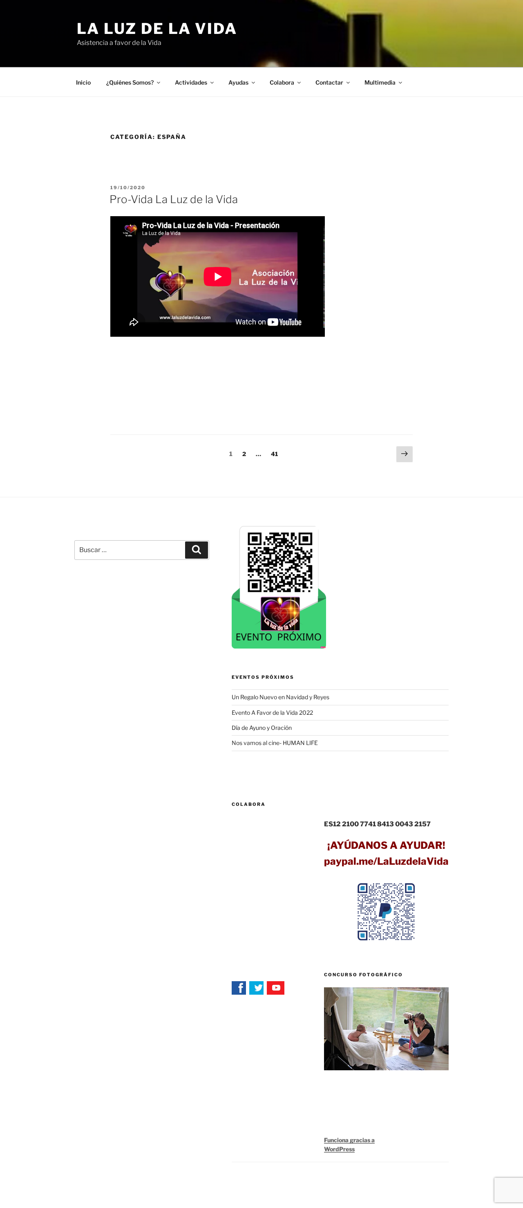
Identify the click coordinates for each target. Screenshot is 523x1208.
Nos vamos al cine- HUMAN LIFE (275, 742)
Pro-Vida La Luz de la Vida (174, 199)
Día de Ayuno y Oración (262, 727)
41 (276, 453)
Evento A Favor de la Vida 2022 (272, 712)
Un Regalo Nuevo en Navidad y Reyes (280, 696)
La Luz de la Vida (157, 29)
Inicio (83, 82)
